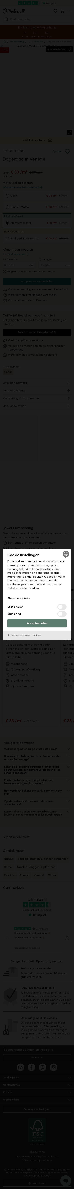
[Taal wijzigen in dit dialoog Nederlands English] (65, 554)
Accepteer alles (37, 623)
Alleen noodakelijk (18, 598)
